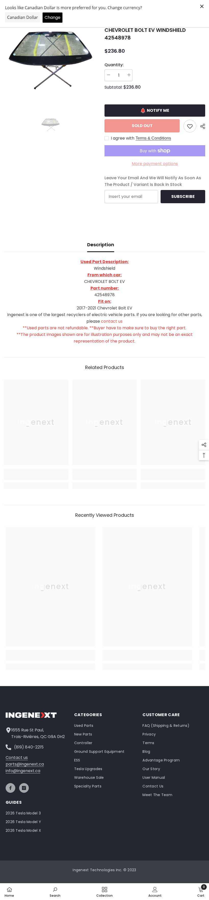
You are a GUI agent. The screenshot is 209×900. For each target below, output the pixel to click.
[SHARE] (200, 126)
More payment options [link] (155, 164)
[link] (36, 477)
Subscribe (183, 196)
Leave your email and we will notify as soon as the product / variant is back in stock (152, 181)
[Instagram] (24, 788)
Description (100, 244)
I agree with (122, 138)
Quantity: (114, 65)
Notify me (158, 110)
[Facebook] (10, 788)
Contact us (17, 757)
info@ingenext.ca (23, 771)
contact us (112, 321)
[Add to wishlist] (190, 126)
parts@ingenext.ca (25, 764)
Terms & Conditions (153, 138)
